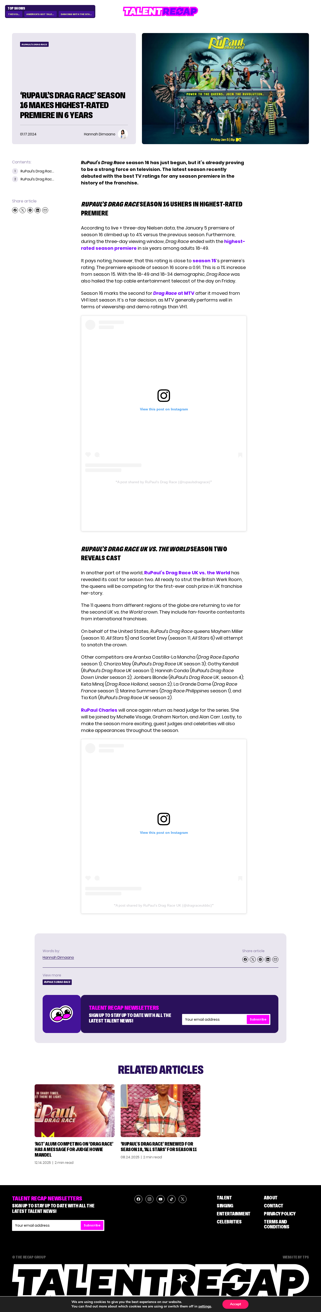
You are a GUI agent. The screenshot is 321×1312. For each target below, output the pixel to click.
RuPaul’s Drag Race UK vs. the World (187, 573)
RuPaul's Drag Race (34, 44)
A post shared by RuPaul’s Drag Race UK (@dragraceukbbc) (164, 905)
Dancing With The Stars (77, 14)
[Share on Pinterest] (30, 210)
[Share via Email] (45, 210)
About (271, 1197)
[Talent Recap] (160, 11)
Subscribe (258, 1019)
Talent (224, 1197)
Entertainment (234, 1213)
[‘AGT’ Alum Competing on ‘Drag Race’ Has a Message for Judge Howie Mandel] (75, 1110)
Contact (273, 1205)
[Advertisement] (163, 506)
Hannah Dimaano (58, 957)
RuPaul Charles (99, 710)
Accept (235, 1304)
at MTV (173, 293)
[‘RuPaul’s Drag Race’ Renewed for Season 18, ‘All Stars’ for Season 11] (161, 1110)
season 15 (204, 260)
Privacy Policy (279, 1213)
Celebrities (229, 1221)
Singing (225, 1205)
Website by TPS (296, 1257)
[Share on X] (23, 210)
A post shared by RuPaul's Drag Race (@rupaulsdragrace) (163, 482)
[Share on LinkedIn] (38, 210)
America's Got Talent (40, 14)
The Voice (14, 14)
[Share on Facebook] (15, 210)
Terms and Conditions (276, 1224)
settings (204, 1306)
